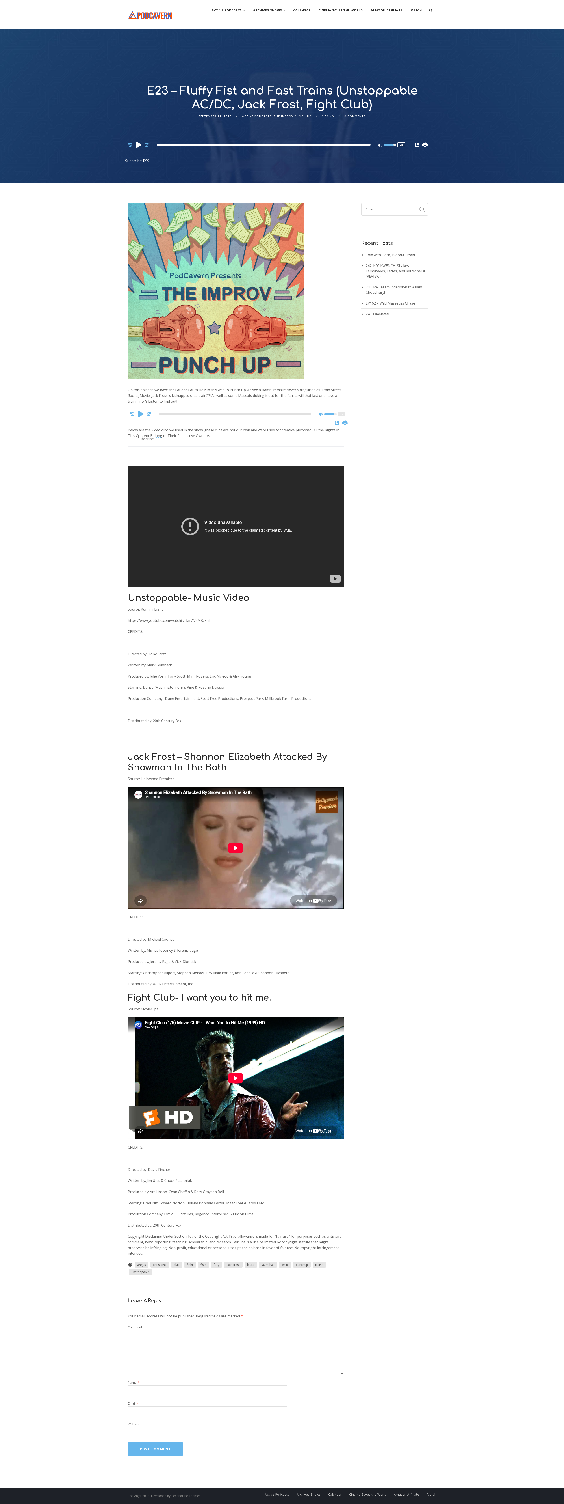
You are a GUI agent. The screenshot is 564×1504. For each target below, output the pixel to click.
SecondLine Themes (185, 1496)
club (177, 1265)
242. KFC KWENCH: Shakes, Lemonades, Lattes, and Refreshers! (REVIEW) (395, 271)
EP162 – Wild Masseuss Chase (390, 303)
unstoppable (140, 1272)
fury (216, 1265)
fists (203, 1265)
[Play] (138, 144)
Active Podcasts (227, 10)
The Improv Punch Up (293, 116)
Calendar (302, 10)
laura (250, 1265)
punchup (302, 1265)
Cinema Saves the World (341, 10)
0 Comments (354, 116)
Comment (135, 1327)
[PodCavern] (150, 14)
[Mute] (380, 145)
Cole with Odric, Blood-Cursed (390, 254)
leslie (285, 1265)
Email (133, 1403)
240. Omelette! (377, 314)
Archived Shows (267, 10)
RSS (146, 160)
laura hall (268, 1265)
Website (134, 1424)
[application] (264, 144)
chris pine (160, 1265)
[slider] (390, 148)
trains (319, 1265)
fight (190, 1265)
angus (141, 1265)
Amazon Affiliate (387, 10)
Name (133, 1382)
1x (401, 145)
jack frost (233, 1265)
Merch (416, 10)
